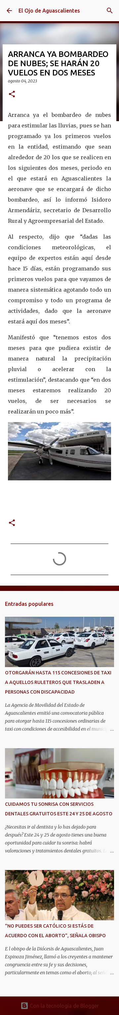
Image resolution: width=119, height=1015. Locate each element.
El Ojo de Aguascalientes (49, 11)
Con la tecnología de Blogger (63, 1006)
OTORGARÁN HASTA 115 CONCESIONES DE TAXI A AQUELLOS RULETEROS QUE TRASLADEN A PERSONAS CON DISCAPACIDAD (58, 682)
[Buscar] (110, 11)
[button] (12, 94)
